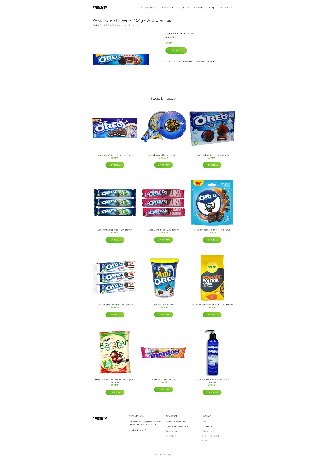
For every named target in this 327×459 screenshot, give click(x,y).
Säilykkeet (167, 7)
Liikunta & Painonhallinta (175, 421)
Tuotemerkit (225, 7)
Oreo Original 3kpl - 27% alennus (163, 229)
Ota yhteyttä (207, 426)
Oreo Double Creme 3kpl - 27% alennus (115, 304)
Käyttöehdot (207, 431)
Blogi (211, 7)
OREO (191, 33)
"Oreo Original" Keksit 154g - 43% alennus (115, 155)
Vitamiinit (199, 7)
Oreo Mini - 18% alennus (163, 304)
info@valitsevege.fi (137, 430)
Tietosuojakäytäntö (210, 436)
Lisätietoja (176, 50)
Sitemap (205, 440)
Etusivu (96, 25)
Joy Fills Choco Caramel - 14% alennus (212, 229)
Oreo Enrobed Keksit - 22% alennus (212, 155)
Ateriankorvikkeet (147, 7)
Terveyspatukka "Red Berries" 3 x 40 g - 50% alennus (115, 380)
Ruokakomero (171, 431)
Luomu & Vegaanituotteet (176, 426)
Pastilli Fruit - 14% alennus (163, 379)
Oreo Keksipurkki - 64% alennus (163, 155)
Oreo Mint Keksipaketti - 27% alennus (115, 229)
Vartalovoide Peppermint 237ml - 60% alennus (212, 380)
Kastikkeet (183, 7)
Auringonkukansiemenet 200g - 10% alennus (212, 304)
